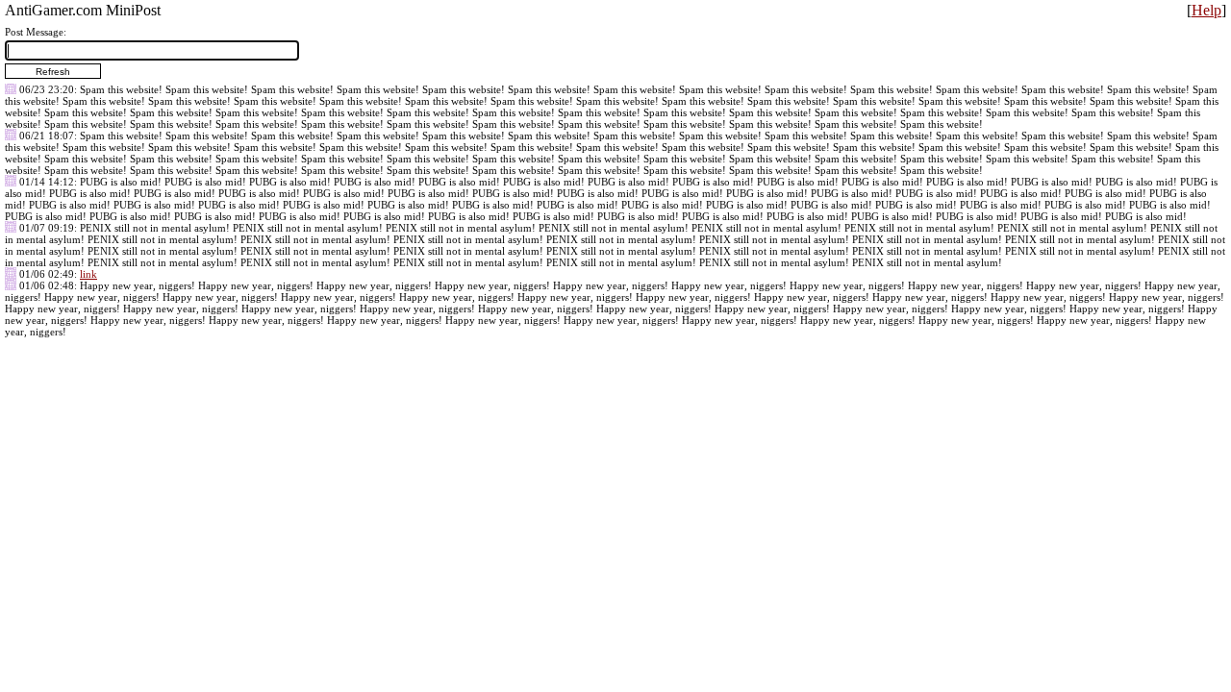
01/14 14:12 (46, 181)
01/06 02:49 (46, 274)
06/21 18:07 (46, 135)
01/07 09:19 (46, 228)
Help (1206, 10)
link (88, 274)
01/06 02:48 (46, 285)
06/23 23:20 (46, 89)
